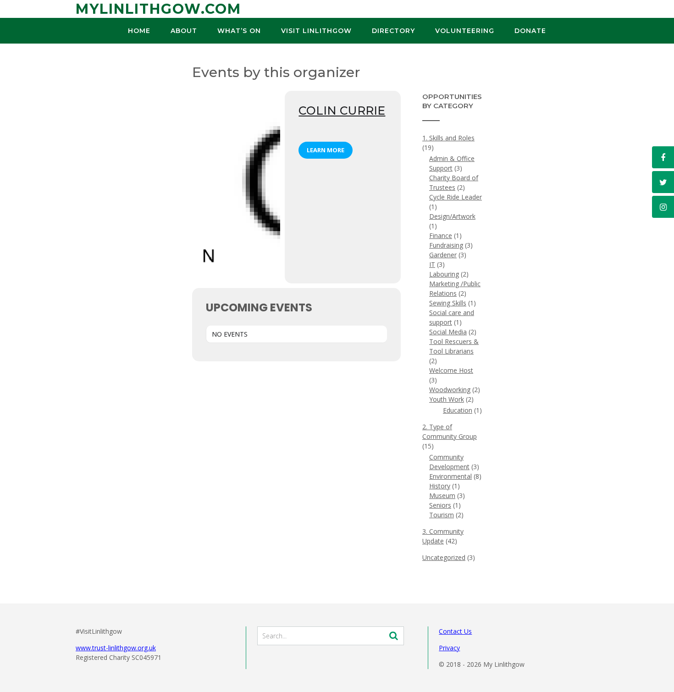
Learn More (325, 150)
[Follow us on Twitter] (663, 182)
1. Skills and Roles (448, 137)
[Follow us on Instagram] (663, 207)
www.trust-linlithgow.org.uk (116, 647)
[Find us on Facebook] (663, 157)
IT (432, 264)
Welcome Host (451, 370)
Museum (442, 495)
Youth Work (446, 399)
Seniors (440, 505)
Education (457, 410)
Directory (393, 31)
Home (139, 31)
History (439, 486)
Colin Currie (341, 110)
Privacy (449, 647)
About (184, 31)
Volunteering (464, 31)
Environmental (450, 476)
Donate (530, 31)
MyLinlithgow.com (158, 8)
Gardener (443, 254)
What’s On (239, 31)
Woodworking (449, 389)
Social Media (448, 331)
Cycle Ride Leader (455, 197)
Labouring (444, 274)
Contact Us (455, 631)
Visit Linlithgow (316, 31)
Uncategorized (443, 557)
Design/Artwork (452, 216)
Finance (440, 235)
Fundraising (446, 245)
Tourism (441, 514)
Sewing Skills (447, 303)
